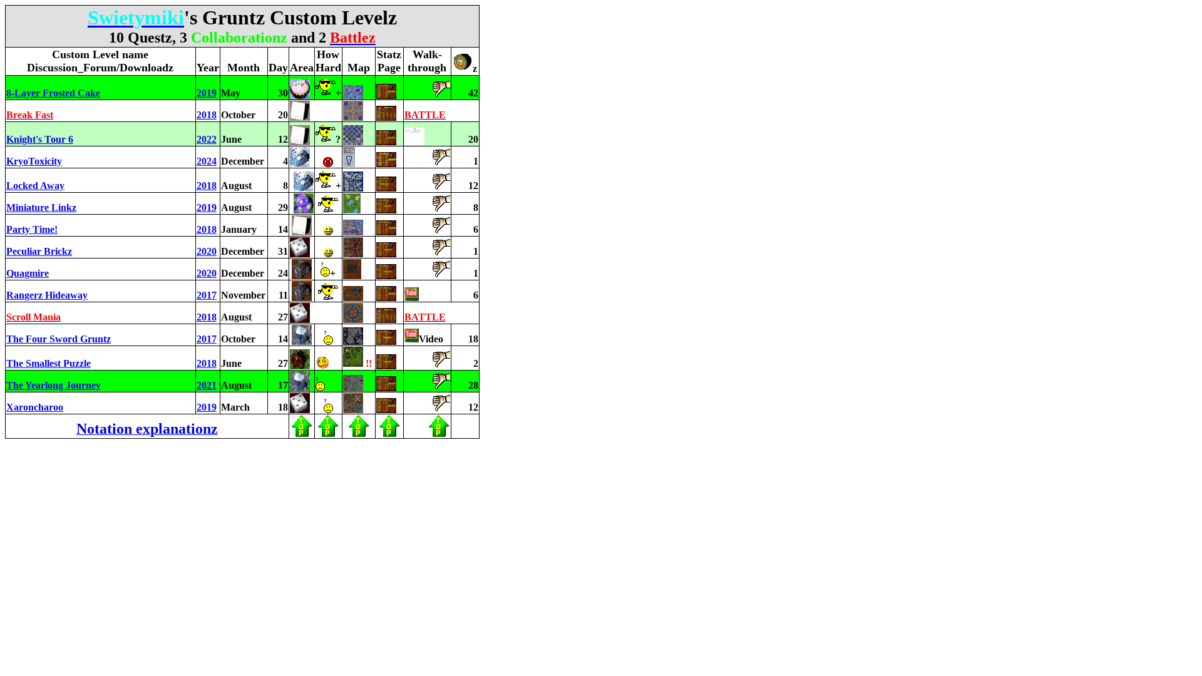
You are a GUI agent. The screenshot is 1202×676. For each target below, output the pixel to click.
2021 (207, 385)
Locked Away (35, 185)
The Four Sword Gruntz (58, 339)
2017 (207, 295)
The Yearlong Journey (53, 385)
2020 (207, 251)
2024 (207, 161)
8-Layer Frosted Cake (53, 93)
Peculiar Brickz (39, 251)
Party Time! (32, 229)
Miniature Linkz (41, 207)
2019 (207, 93)
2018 (207, 115)
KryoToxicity (34, 161)
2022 (207, 139)
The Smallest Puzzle (48, 363)
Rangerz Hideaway (47, 295)
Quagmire (27, 273)
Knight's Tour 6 (39, 139)
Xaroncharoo (34, 407)
